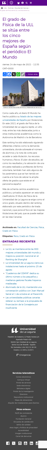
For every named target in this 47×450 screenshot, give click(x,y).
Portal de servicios (23, 383)
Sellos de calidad (23, 425)
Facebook (8, 442)
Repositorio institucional (23, 397)
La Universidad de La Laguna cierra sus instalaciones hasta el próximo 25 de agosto (24, 266)
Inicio (2, 8)
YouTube (26, 442)
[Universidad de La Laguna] (13, 2)
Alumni (23, 416)
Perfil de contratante (23, 413)
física (16, 236)
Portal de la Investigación (23, 391)
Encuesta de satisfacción (23, 422)
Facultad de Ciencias (21, 8)
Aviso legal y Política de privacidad (23, 428)
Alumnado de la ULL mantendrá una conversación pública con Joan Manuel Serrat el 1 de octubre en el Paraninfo (25, 290)
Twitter (14, 442)
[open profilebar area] (18, 3)
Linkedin (32, 442)
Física (41, 227)
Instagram (20, 442)
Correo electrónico (23, 377)
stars (23, 363)
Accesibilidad (23, 431)
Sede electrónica (23, 386)
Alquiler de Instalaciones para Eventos (23, 403)
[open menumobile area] (31, 3)
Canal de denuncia (23, 436)
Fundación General (23, 419)
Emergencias (25, 355)
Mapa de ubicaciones (23, 400)
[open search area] (27, 3)
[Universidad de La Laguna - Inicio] (4, 2)
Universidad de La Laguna (23, 330)
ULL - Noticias (9, 8)
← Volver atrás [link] (32, 74)
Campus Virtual (23, 380)
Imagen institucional (23, 433)
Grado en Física (10, 231)
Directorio (23, 394)
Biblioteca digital (23, 389)
